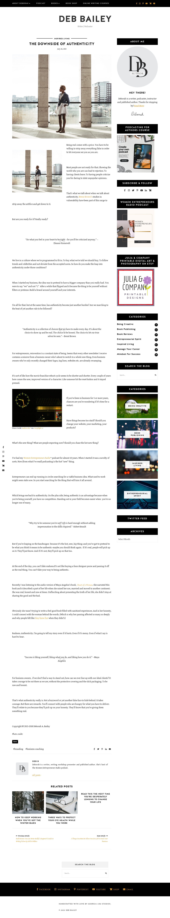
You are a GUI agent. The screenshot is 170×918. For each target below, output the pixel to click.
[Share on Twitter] (98, 749)
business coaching (35, 749)
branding (18, 749)
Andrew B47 (26, 428)
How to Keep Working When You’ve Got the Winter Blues (28, 820)
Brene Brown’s (85, 197)
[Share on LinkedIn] (106, 749)
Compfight (37, 428)
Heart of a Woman (85, 585)
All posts (36, 775)
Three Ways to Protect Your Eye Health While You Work (62, 820)
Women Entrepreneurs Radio (37, 458)
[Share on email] (109, 749)
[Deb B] (22, 768)
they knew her (41, 618)
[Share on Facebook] (94, 749)
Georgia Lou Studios (99, 904)
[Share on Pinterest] (102, 749)
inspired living (62, 39)
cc (42, 428)
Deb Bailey (85, 19)
